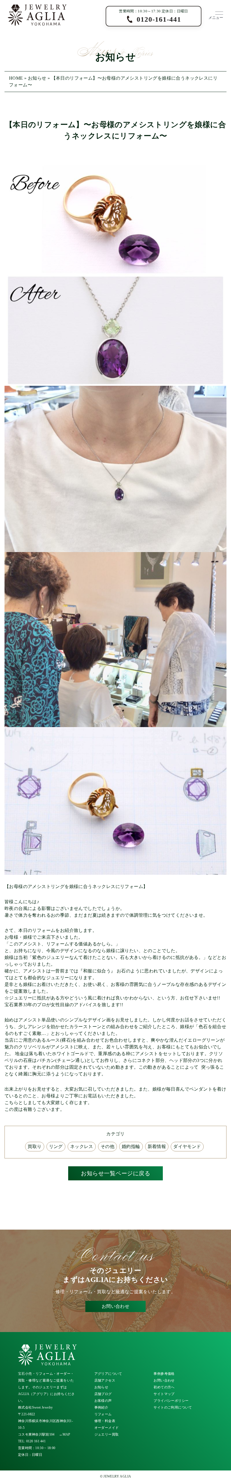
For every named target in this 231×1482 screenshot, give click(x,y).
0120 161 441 (36, 1441)
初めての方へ (164, 1387)
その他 (107, 1146)
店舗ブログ (103, 1394)
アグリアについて (108, 1374)
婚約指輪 (131, 1146)
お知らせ (37, 78)
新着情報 (157, 1146)
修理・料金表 (104, 1421)
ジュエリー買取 (106, 1434)
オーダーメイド (106, 1428)
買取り (34, 1146)
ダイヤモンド (187, 1146)
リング (56, 1146)
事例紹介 (101, 1407)
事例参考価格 (164, 1374)
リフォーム (103, 1414)
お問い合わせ (115, 1306)
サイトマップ (164, 1394)
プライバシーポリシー (171, 1401)
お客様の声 (103, 1401)
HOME (16, 78)
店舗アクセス (104, 1380)
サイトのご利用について (173, 1407)
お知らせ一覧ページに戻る (115, 1173)
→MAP (64, 1434)
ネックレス (81, 1146)
